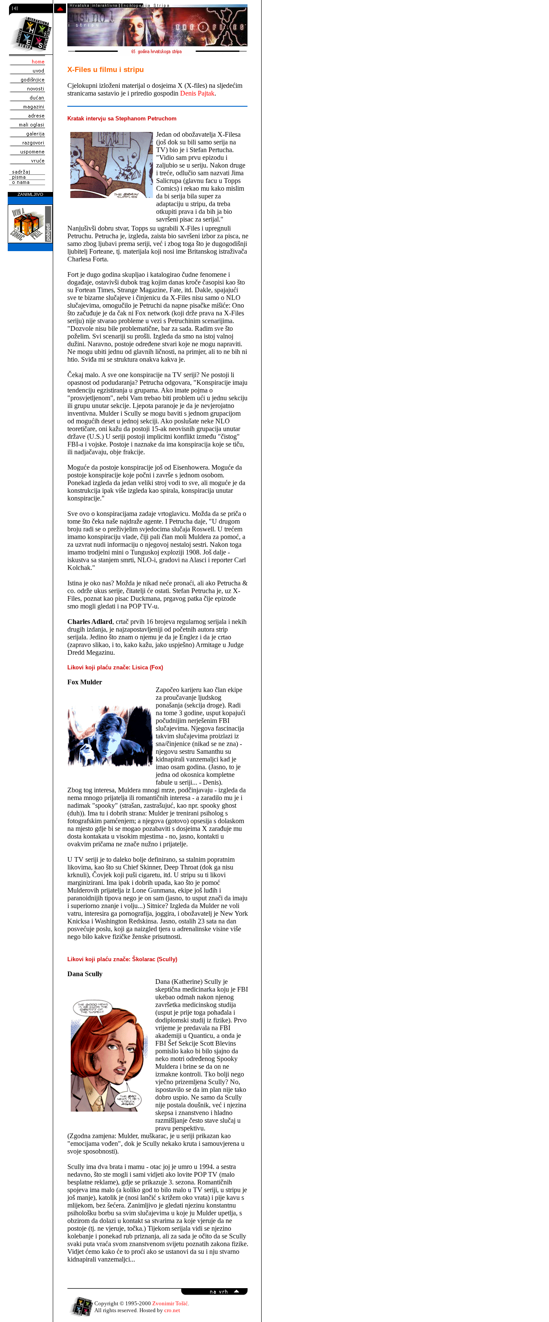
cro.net (172, 1310)
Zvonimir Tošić (170, 1303)
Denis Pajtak (197, 93)
